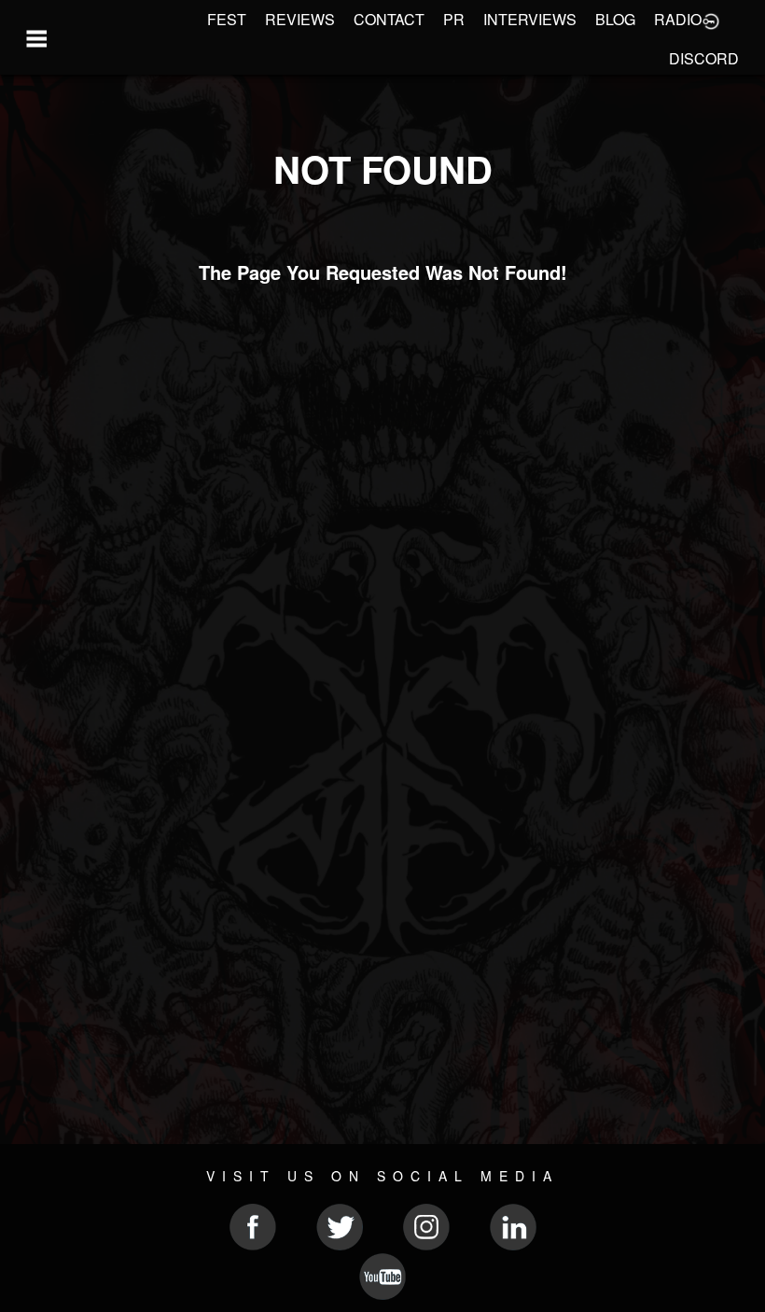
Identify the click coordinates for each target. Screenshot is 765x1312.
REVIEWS (300, 19)
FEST (226, 19)
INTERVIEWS (530, 19)
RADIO (678, 19)
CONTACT (389, 19)
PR (454, 19)
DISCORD (704, 58)
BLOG (615, 19)
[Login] (711, 19)
